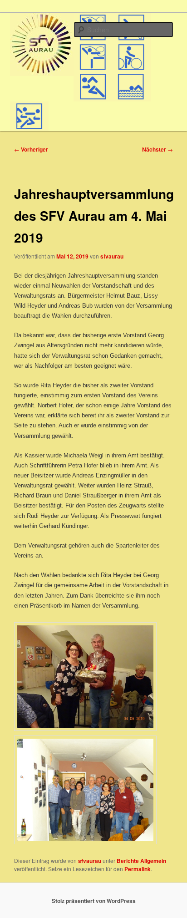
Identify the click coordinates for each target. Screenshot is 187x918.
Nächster (157, 149)
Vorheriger (31, 149)
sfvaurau (111, 256)
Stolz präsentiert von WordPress (94, 901)
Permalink (137, 869)
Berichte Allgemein (141, 861)
